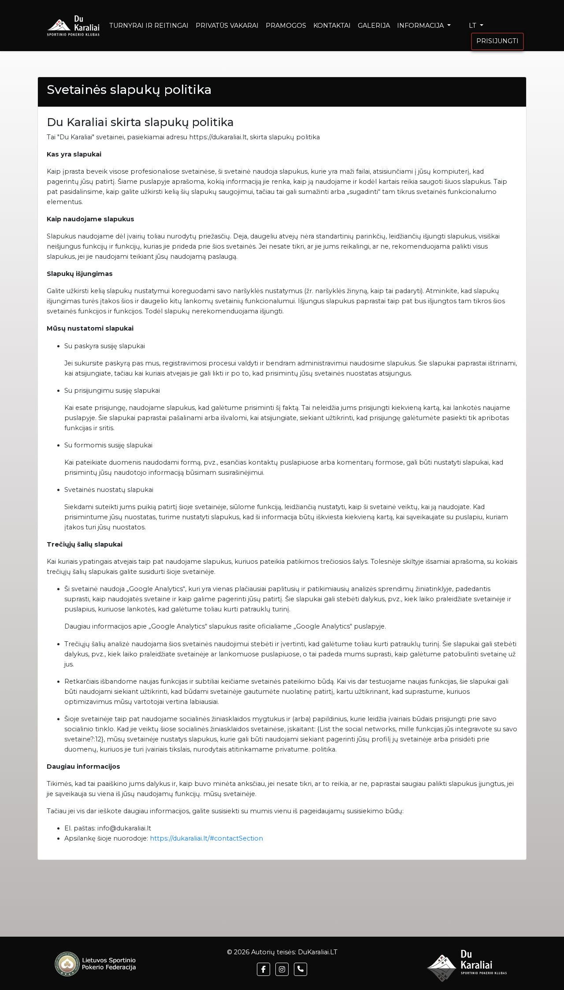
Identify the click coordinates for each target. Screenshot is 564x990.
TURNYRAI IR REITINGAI (149, 26)
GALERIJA (374, 26)
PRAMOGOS (286, 26)
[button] (263, 969)
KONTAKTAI (332, 26)
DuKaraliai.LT (318, 952)
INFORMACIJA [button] (421, 26)
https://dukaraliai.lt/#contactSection (206, 838)
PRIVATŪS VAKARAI (227, 26)
